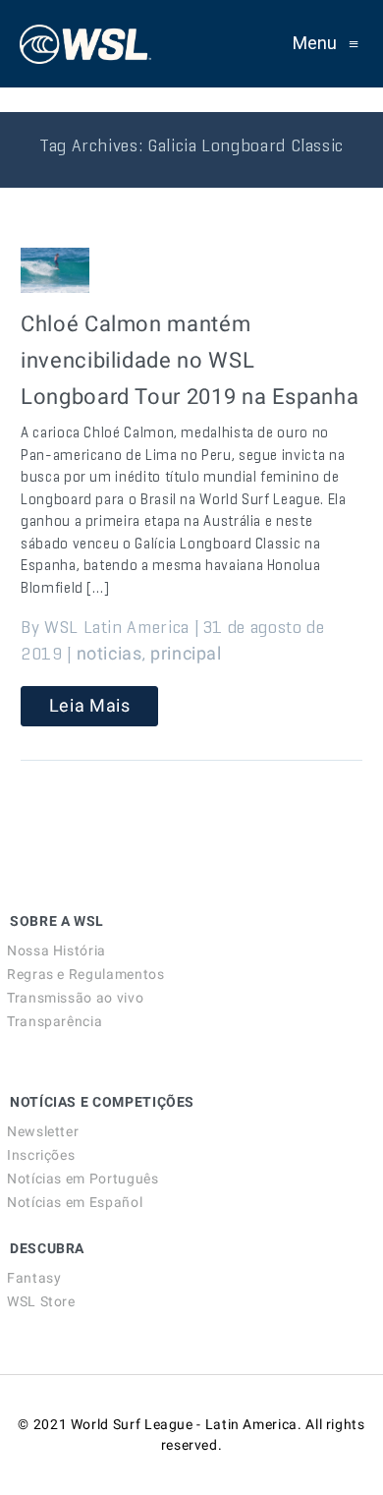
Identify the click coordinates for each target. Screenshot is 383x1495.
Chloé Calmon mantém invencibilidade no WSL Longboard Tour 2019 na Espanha (189, 360)
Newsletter (43, 1131)
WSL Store (41, 1301)
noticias (109, 653)
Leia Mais (90, 705)
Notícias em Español (74, 1202)
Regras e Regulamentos (85, 974)
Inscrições (41, 1155)
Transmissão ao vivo (75, 998)
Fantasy (34, 1278)
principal (186, 653)
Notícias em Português (82, 1178)
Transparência (54, 1021)
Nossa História (56, 950)
